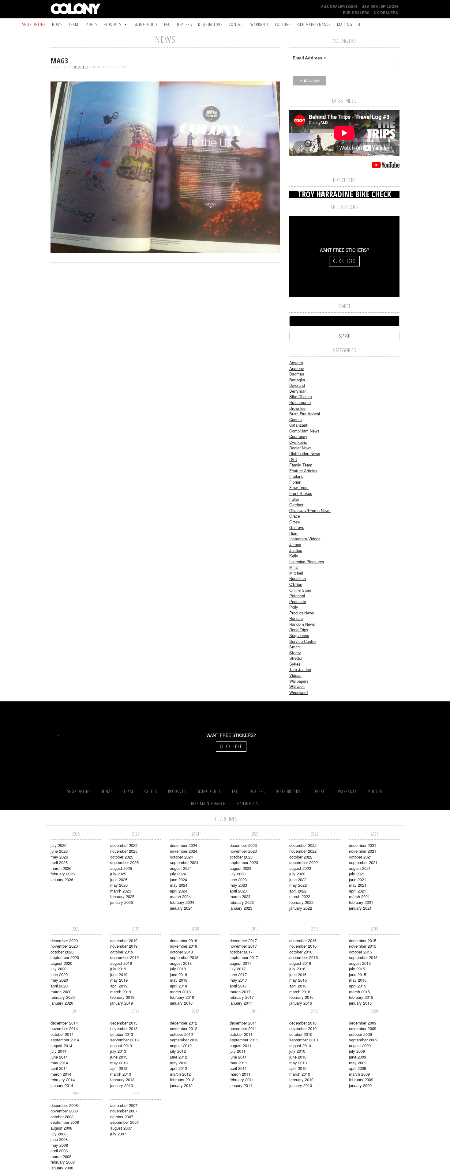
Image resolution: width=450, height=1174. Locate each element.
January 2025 (121, 902)
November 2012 (183, 1028)
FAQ (167, 24)
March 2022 (299, 896)
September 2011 (244, 1040)
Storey (295, 652)
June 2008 (59, 1139)
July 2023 (238, 874)
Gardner (296, 505)
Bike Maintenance (314, 24)
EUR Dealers (356, 12)
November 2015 (362, 946)
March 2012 (180, 1074)
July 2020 (58, 969)
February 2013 (122, 1079)
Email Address (309, 58)
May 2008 (59, 1145)
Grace (294, 516)
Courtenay (298, 436)
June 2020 (59, 974)
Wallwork (297, 686)
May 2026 (59, 857)
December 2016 (303, 940)
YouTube (283, 24)
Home (57, 24)
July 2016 (297, 969)
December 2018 (183, 940)
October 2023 (241, 857)
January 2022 (300, 908)
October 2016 (300, 952)
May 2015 (357, 980)
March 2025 (120, 891)
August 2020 (61, 963)
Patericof (297, 595)
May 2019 (119, 980)
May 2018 (178, 980)
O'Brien (295, 584)
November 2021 (362, 851)
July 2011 (238, 1051)
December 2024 (183, 845)
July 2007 (118, 1134)
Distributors (210, 24)
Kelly (293, 556)
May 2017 (238, 980)
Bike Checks (300, 396)
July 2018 (178, 969)
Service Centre (302, 641)
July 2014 (58, 1051)
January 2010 (300, 1085)
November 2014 (64, 1028)
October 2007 (121, 1116)
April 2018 (178, 986)
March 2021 (359, 896)
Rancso (296, 618)
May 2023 (238, 885)
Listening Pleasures (306, 561)
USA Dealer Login (380, 6)
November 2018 (183, 946)
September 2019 (124, 957)
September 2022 (303, 862)
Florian (295, 482)
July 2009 (357, 1051)
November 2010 (303, 1028)
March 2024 (180, 896)
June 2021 (357, 879)
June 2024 (178, 879)
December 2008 (64, 1105)
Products (112, 24)
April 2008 (59, 1150)
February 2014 (63, 1079)
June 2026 (59, 851)
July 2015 (357, 969)
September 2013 (124, 1040)
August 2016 (300, 963)
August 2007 (121, 1128)
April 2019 (118, 986)
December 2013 (123, 1023)
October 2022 (300, 857)
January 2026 (62, 879)
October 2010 (300, 1034)
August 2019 (121, 963)
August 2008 (61, 1128)
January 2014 (62, 1085)
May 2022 (298, 885)
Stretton (296, 658)
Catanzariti (298, 425)
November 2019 (123, 946)
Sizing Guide (146, 24)
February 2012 (182, 1079)
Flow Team (299, 487)
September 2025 (124, 862)
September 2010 (303, 1040)
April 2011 (238, 1068)
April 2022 (297, 891)
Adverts (296, 362)
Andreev (296, 368)
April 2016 (297, 986)
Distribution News (304, 453)
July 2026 (58, 845)
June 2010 (297, 1057)
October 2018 (181, 952)
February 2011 (242, 1079)
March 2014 (61, 1074)
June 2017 (238, 974)
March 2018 (180, 992)
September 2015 (363, 957)
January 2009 (360, 1085)
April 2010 (297, 1068)
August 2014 (61, 1045)
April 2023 (238, 891)
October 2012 (181, 1034)
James (295, 544)
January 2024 (181, 908)
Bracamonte (300, 402)
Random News (302, 624)
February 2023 (242, 902)
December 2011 (243, 1023)
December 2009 (362, 1023)
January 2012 (181, 1085)
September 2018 (184, 957)
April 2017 (238, 986)
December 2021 (362, 845)
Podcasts (297, 601)
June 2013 (118, 1057)
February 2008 (63, 1162)
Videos (295, 675)
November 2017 (243, 946)
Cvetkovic (298, 442)
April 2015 (357, 986)
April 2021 (357, 891)
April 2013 (118, 1068)
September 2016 (303, 957)
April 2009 (357, 1068)
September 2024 (184, 862)
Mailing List (349, 24)
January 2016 (300, 1003)
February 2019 (122, 997)
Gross (294, 522)
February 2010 (301, 1079)
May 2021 (357, 885)
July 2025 (118, 874)
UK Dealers (386, 12)
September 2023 (244, 862)
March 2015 (359, 992)
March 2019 (120, 992)
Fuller (294, 499)
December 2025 (123, 845)
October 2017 (241, 952)
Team (73, 24)
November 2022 (303, 851)
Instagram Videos (305, 539)
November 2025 (123, 851)
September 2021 (363, 862)
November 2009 (362, 1028)
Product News (301, 613)
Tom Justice (300, 669)
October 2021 (360, 857)
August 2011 (240, 1045)
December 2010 (303, 1023)
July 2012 (178, 1051)
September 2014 (65, 1040)
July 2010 (297, 1051)
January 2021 (360, 908)
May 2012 (178, 1063)
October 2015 (360, 952)
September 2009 (363, 1040)
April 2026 (59, 862)
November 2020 (64, 946)
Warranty (259, 24)
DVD (293, 459)
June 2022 (297, 879)
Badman (296, 374)
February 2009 (361, 1079)
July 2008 (58, 1134)
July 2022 (297, 874)
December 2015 (362, 940)
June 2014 (59, 1057)
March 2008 (61, 1156)
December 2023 (243, 845)
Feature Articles (303, 471)
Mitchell (296, 573)
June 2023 (238, 879)
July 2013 (118, 1051)
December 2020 (64, 940)
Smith (294, 647)
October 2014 (62, 1034)
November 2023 (243, 851)
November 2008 (64, 1111)
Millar (294, 567)
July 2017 (238, 969)
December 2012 (183, 1023)
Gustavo (296, 527)
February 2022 (301, 902)
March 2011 (240, 1074)
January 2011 (241, 1085)
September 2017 (244, 957)
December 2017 (243, 940)
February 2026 (63, 874)
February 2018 (182, 997)
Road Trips (298, 629)
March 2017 (240, 992)
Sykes (295, 664)
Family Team (300, 465)
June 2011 (238, 1057)
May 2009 (357, 1063)
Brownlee (297, 408)
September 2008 (65, 1122)
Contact (236, 24)
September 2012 (184, 1040)
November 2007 (123, 1111)
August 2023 (240, 868)
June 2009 (357, 1057)
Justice (295, 550)
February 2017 (242, 997)
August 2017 (240, 963)
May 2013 (119, 1063)
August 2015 (360, 963)
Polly (293, 607)
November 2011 (243, 1028)
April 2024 (178, 891)
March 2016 (299, 992)
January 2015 (360, 1003)
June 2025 (118, 879)
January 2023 (241, 908)
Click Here (344, 261)
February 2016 (301, 997)
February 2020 (63, 997)
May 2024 (178, 885)
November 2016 (303, 946)
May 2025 (119, 885)
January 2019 (121, 1003)
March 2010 (299, 1074)
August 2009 (360, 1045)
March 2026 (61, 868)
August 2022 (300, 868)
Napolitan (297, 578)
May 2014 (59, 1063)
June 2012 (178, 1057)
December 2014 (64, 1023)
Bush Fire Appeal (304, 414)
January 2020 (62, 1003)
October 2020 (62, 952)
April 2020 (59, 986)
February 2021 (361, 902)
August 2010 (300, 1045)
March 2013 (120, 1074)
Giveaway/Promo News (310, 510)
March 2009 (359, 1074)
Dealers (184, 24)
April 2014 (59, 1068)
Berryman (297, 391)
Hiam (293, 533)
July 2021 (357, 874)
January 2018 (181, 1003)
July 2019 (118, 969)
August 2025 (121, 868)
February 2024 (182, 902)
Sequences (299, 635)
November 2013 (123, 1028)
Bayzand (297, 385)
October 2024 (181, 857)
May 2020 (59, 980)
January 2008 (62, 1168)
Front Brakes (300, 493)
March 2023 (240, 896)
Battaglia (297, 380)
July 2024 (178, 874)
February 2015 (361, 997)
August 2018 (181, 963)
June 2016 (297, 974)
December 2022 (303, 845)
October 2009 (360, 1034)
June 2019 (118, 974)
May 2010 (298, 1063)
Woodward (298, 692)
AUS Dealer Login (339, 6)
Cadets (90, 24)
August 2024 (181, 868)
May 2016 (298, 980)
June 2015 (357, 974)
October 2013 (121, 1034)
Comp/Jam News (304, 431)
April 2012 (178, 1068)
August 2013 (121, 1045)
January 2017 (241, 1003)
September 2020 (65, 957)
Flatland (296, 476)
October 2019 (121, 952)
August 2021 (360, 868)
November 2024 (183, 851)
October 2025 (121, 857)
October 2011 (241, 1034)
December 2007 (123, 1105)
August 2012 (181, 1045)
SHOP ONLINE (34, 24)
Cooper (80, 67)
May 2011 (238, 1063)
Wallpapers (299, 681)
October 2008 (62, 1116)
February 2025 (122, 896)
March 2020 (61, 992)
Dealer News (300, 448)
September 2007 (124, 1122)
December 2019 (123, 940)
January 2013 (121, 1085)
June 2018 (178, 974)
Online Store (300, 590)
